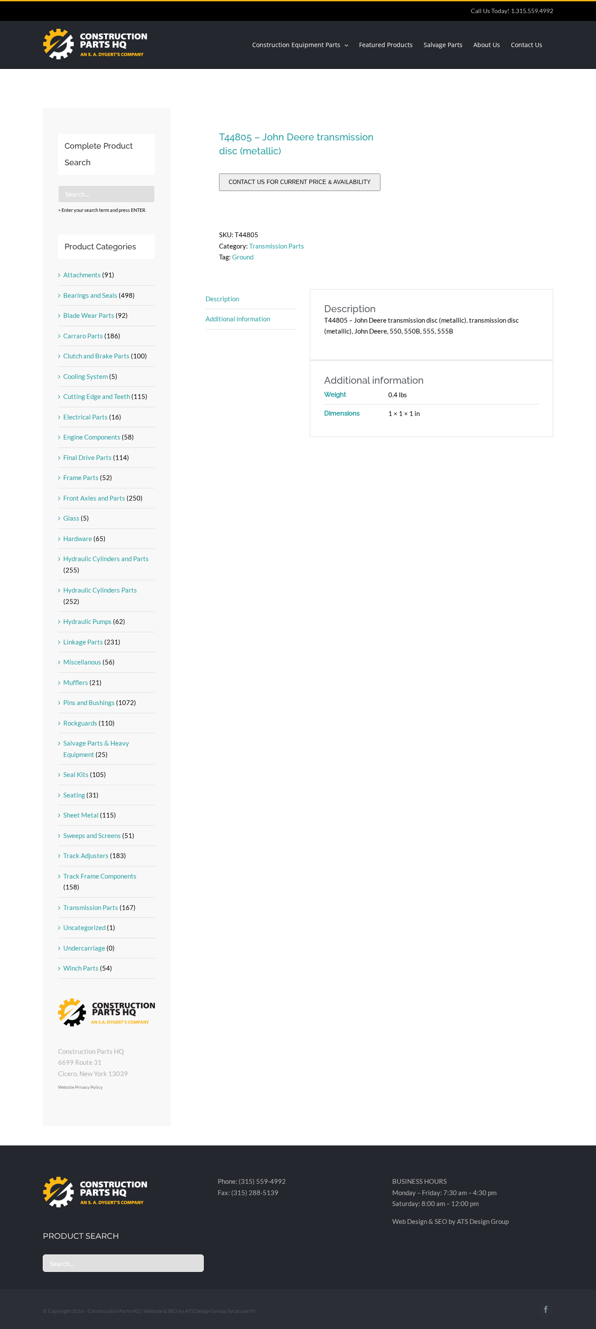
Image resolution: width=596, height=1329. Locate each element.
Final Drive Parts (87, 457)
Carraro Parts (83, 336)
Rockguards (80, 723)
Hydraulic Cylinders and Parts (106, 558)
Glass (71, 518)
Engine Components (91, 437)
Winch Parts (81, 968)
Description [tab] (222, 299)
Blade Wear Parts (88, 315)
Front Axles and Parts (94, 498)
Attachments (82, 275)
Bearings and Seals (90, 295)
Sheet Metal (81, 815)
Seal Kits (76, 774)
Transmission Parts (276, 246)
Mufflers (75, 682)
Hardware (77, 538)
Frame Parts (81, 477)
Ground (242, 257)
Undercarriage (84, 948)
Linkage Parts (83, 642)
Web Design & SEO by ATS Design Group (450, 1221)
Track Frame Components (100, 876)
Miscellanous (82, 662)
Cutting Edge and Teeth (96, 396)
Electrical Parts (85, 417)
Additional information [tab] (238, 319)
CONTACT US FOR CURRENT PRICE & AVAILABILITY (300, 182)
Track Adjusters (86, 855)
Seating (74, 795)
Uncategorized (84, 927)
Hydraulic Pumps (87, 621)
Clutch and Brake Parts (96, 356)
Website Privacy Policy (80, 1087)
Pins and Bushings (89, 702)
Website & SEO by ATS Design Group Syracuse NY (200, 1311)
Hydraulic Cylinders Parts (100, 590)
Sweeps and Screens (92, 835)
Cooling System (85, 376)
